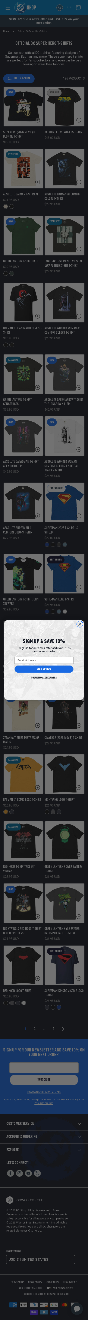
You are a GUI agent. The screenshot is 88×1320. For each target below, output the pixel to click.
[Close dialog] (80, 624)
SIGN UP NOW (44, 669)
